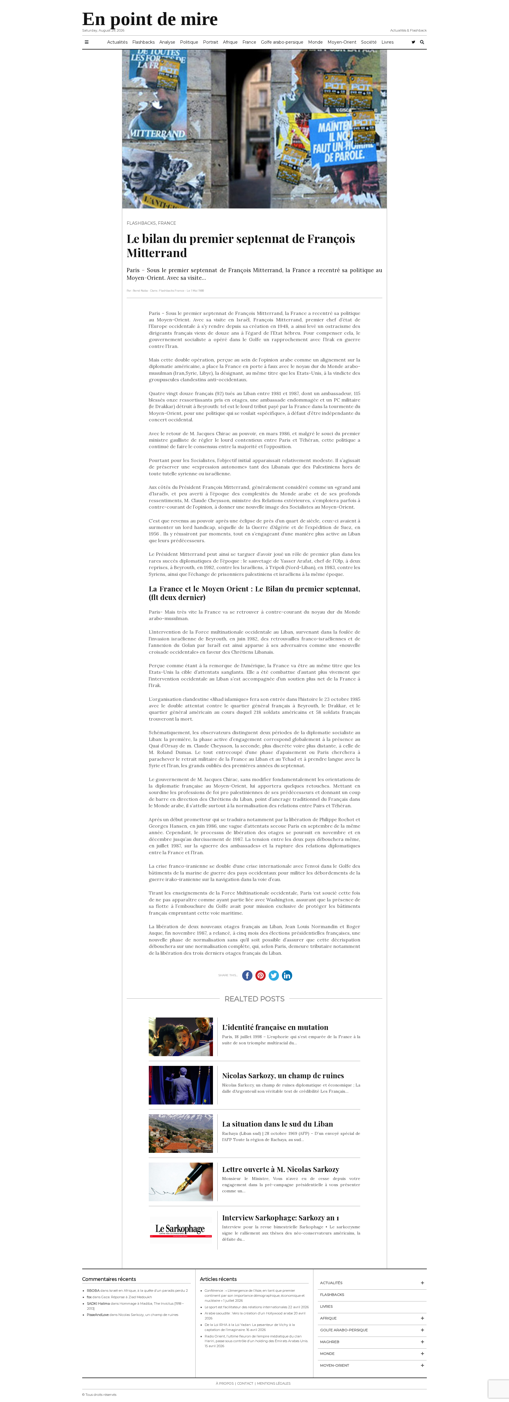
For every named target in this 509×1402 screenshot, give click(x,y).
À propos (225, 1383)
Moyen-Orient (342, 42)
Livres (387, 42)
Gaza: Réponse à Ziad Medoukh (126, 1297)
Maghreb (329, 1341)
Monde (315, 42)
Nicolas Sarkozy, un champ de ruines (148, 1315)
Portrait (210, 42)
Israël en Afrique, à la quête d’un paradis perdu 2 (148, 1290)
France (249, 42)
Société (369, 42)
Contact (245, 1383)
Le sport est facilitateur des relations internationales (246, 1307)
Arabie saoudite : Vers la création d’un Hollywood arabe (249, 1313)
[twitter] (413, 42)
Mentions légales (273, 1383)
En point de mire (150, 18)
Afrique (230, 42)
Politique (189, 42)
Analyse (167, 42)
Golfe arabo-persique (282, 42)
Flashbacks (143, 42)
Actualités (117, 42)
